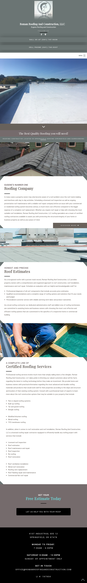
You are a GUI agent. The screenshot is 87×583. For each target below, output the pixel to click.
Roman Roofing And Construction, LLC (42, 24)
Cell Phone (43, 47)
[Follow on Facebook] (41, 34)
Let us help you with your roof (43, 512)
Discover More (69, 225)
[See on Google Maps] (45, 34)
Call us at (43, 40)
